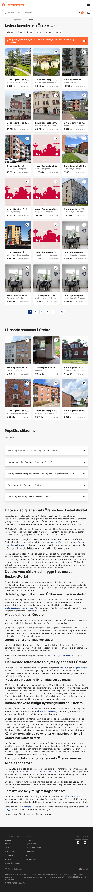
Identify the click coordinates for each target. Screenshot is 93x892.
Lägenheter (17, 20)
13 (62, 312)
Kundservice (30, 851)
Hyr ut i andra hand (33, 848)
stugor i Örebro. (80, 668)
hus (12, 545)
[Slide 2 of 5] (16, 74)
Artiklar (7, 844)
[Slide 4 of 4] (20, 160)
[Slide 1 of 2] (45, 203)
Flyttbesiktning (31, 844)
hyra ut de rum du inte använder (37, 771)
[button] (46, 450)
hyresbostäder (56, 542)
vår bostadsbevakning (47, 711)
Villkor (28, 855)
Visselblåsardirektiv (12, 863)
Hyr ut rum (30, 840)
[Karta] (88, 12)
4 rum (48, 32)
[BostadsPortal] (13, 4)
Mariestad (66, 655)
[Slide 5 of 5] (21, 74)
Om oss (8, 840)
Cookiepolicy (10, 855)
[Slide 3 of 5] (18, 74)
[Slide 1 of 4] (16, 160)
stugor (22, 545)
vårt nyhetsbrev (24, 806)
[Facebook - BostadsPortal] (78, 842)
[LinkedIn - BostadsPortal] (85, 842)
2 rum (29, 32)
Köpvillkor (8, 859)
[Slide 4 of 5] (19, 74)
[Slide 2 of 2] (47, 203)
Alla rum (10, 32)
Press (7, 848)
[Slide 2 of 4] (17, 160)
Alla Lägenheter (12, 438)
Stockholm (81, 645)
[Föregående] (25, 312)
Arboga (57, 655)
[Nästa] (68, 312)
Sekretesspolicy (11, 851)
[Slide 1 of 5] (15, 74)
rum (7, 545)
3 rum (39, 32)
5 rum (58, 32)
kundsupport (74, 796)
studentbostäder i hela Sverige (19, 608)
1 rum (20, 32)
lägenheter (82, 542)
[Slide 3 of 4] (18, 160)
